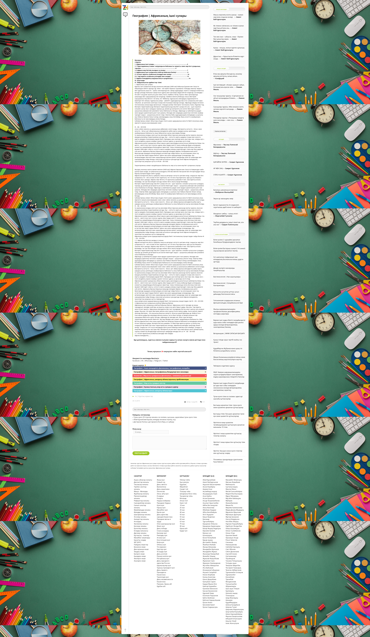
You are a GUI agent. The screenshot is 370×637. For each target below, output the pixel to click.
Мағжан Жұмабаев (233, 482)
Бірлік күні (161, 512)
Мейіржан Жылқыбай (224, 192)
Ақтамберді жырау (210, 491)
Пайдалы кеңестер (141, 545)
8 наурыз (160, 496)
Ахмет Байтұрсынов (210, 482)
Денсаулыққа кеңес (141, 549)
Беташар (183, 498)
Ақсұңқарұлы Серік (210, 494)
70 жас (182, 524)
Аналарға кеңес (140, 561)
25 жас (182, 508)
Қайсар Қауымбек (210, 586)
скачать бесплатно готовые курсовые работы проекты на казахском (168, 466)
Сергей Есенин (231, 554)
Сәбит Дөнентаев (232, 552)
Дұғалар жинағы (140, 533)
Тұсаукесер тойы (186, 496)
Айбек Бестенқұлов (210, 505)
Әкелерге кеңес (140, 558)
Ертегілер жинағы (141, 528)
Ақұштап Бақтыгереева (211, 484)
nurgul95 (194, 402)
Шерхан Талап (231, 607)
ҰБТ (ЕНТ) (137, 542)
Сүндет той (184, 489)
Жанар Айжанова (209, 547)
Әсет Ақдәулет (208, 515)
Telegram (157, 361)
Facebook (136, 361)
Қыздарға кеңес (140, 556)
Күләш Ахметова (209, 577)
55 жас (182, 517)
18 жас (182, 505)
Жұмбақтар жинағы (141, 494)
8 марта (160, 498)
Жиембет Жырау (209, 556)
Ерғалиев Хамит (209, 605)
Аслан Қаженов (209, 498)
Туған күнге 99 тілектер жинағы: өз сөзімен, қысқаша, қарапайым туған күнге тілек (165, 417)
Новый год (161, 482)
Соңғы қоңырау (163, 531)
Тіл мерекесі (161, 547)
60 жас (182, 519)
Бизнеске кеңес (140, 547)
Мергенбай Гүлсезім (223, 216)
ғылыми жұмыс (168, 340)
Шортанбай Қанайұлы (234, 612)
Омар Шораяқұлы (232, 528)
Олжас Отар (230, 533)
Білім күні (160, 542)
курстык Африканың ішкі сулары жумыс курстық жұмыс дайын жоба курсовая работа (163, 463)
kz (136, 396)
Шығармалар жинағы (142, 515)
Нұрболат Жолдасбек (234, 526)
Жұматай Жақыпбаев (211, 558)
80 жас (182, 526)
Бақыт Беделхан (209, 517)
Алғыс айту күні (163, 494)
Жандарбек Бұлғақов (211, 549)
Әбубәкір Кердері (209, 510)
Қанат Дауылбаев (209, 579)
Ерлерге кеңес (139, 554)
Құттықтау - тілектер (141, 535)
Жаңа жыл (161, 480)
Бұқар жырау (208, 540)
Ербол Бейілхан (209, 598)
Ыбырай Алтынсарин (234, 619)
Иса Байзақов (208, 568)
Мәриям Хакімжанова (234, 508)
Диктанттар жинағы (141, 482)
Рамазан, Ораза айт (164, 584)
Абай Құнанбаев (209, 480)
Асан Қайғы (207, 496)
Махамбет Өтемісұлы (234, 480)
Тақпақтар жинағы (141, 484)
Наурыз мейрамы (163, 501)
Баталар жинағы (140, 526)
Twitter (165, 361)
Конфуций (219, 78)
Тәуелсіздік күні (163, 577)
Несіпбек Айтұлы (232, 521)
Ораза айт (184, 528)
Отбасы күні (161, 545)
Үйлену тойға (185, 480)
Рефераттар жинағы (141, 501)
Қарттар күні (161, 549)
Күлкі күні (160, 505)
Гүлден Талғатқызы (230, 225)
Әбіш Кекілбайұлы (210, 512)
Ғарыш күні (161, 508)
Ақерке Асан (207, 489)
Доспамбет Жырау (210, 542)
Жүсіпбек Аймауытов (211, 565)
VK (142, 361)
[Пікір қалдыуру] (125, 14)
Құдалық (183, 484)
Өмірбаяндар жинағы (142, 510)
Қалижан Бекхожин (210, 589)
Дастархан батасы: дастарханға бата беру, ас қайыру (154, 422)
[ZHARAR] (125, 7)
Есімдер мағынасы (141, 531)
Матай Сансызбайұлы (234, 491)
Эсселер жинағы (140, 517)
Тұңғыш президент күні (166, 568)
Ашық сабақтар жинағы (143, 480)
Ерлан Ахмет (207, 602)
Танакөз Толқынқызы (234, 561)
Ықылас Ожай (231, 621)
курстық (151, 340)
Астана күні (161, 538)
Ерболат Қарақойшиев (211, 600)
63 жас (182, 521)
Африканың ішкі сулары (163, 468)
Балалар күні (162, 533)
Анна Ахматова (208, 508)
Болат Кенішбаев (209, 538)
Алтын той (184, 501)
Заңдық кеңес (139, 552)
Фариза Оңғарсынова (234, 616)
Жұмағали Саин (209, 561)
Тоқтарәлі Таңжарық (233, 568)
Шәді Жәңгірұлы (232, 598)
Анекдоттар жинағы (141, 519)
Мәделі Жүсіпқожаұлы (234, 494)
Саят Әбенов (230, 549)
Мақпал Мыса (231, 489)
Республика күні (163, 558)
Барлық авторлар (220, 131)
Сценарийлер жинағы (142, 503)
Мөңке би (229, 505)
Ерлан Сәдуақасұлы (210, 607)
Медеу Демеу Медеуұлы (235, 510)
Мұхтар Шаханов (232, 517)
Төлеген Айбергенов (233, 570)
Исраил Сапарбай (209, 572)
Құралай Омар (208, 593)
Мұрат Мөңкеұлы (232, 496)
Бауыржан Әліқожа (210, 524)
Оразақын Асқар (232, 538)
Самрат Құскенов (236, 162)
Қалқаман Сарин (209, 582)
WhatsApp (149, 361)
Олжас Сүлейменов (233, 531)
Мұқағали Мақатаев (233, 512)
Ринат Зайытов (231, 540)
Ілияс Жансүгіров (232, 623)
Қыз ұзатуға (184, 482)
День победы (162, 528)
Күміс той (183, 503)
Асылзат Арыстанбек (210, 503)
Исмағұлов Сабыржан (211, 570)
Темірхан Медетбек (233, 565)
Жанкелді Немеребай (211, 554)
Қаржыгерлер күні (164, 565)
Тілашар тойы (185, 491)
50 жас (182, 515)
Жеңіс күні (161, 526)
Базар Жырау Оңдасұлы (212, 528)
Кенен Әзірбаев (209, 575)
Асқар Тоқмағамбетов (211, 501)
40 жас (182, 512)
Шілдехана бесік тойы (188, 494)
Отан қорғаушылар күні (166, 524)
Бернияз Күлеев (209, 531)
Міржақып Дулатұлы (233, 515)
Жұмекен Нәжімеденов (211, 563)
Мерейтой (184, 487)
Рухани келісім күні (164, 556)
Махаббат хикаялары (142, 538)
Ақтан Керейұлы (209, 487)
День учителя (162, 554)
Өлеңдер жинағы (140, 512)
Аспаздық (137, 521)
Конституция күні (163, 540)
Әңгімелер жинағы (141, 524)
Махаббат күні (162, 510)
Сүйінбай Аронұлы (233, 547)
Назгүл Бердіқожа (232, 519)
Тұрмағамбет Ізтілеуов (234, 572)
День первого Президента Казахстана (162, 572)
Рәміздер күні (162, 535)
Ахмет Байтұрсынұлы (224, 50)
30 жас (182, 510)
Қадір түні (183, 531)
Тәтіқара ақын (231, 563)
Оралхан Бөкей (231, 535)
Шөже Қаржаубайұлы (234, 614)
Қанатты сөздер (140, 540)
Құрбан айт (161, 586)
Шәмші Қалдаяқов (233, 605)
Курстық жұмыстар (145, 396)
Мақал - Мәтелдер (141, 491)
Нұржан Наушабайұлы (234, 524)
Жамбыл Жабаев (209, 545)
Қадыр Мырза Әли (210, 584)
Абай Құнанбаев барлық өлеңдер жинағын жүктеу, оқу (155, 419)
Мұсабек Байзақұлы (233, 498)
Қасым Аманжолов (210, 591)
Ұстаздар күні (162, 552)
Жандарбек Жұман (210, 552)
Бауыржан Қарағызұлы (211, 526)
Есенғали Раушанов (210, 595)
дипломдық (142, 340)
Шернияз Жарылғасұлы (235, 609)
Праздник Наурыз (164, 503)
